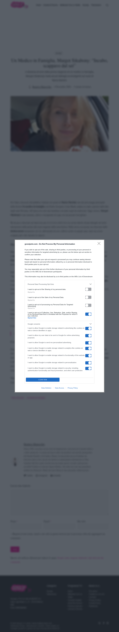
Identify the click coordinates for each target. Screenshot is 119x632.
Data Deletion (46, 388)
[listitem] (59, 284)
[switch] (88, 289)
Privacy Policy (73, 388)
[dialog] (59, 316)
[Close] (100, 244)
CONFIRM (42, 380)
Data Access (59, 388)
